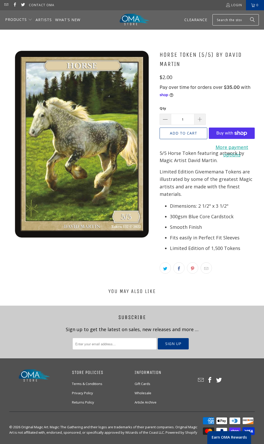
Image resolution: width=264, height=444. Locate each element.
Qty (163, 108)
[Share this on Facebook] (179, 268)
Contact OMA (41, 5)
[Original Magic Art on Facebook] (14, 5)
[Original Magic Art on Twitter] (23, 5)
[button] (18, 20)
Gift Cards (142, 383)
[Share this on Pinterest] (192, 268)
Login (236, 5)
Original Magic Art (34, 427)
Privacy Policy (82, 393)
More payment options (232, 151)
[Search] (252, 20)
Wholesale (143, 393)
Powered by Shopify (181, 432)
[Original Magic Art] (131, 20)
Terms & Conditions (87, 383)
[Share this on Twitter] (165, 268)
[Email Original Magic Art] (6, 5)
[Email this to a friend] (206, 268)
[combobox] (235, 20)
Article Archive (145, 402)
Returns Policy (83, 402)
